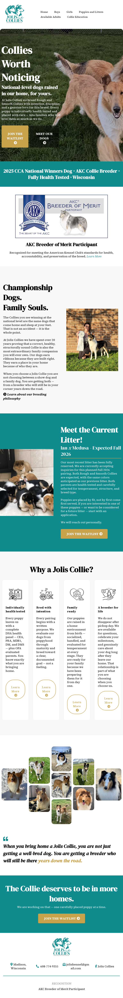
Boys (57, 12)
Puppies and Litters (91, 12)
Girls (69, 12)
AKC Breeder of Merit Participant (61, 989)
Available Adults (51, 17)
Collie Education (77, 17)
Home (44, 12)
